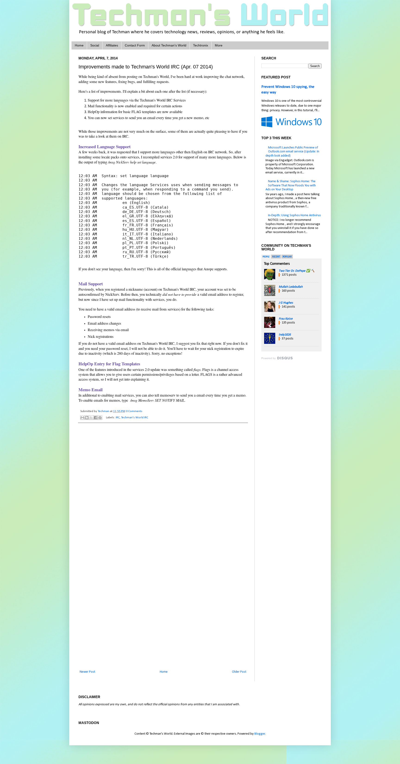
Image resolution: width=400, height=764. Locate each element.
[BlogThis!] (86, 417)
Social (94, 45)
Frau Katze (286, 318)
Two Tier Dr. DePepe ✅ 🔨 (297, 271)
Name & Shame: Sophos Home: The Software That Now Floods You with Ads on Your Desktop (291, 185)
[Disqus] (162, 486)
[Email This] (82, 417)
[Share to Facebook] (95, 417)
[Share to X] (91, 417)
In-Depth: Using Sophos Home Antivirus (294, 215)
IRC (118, 417)
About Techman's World (169, 45)
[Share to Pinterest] (100, 417)
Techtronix (200, 45)
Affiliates (112, 45)
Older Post (239, 672)
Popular (287, 257)
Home (79, 45)
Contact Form (135, 45)
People (265, 257)
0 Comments (134, 411)
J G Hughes (286, 303)
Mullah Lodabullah (291, 287)
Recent (276, 257)
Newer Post (87, 672)
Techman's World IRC (134, 417)
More (218, 45)
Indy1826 (285, 334)
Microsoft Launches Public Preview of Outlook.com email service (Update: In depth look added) (292, 151)
